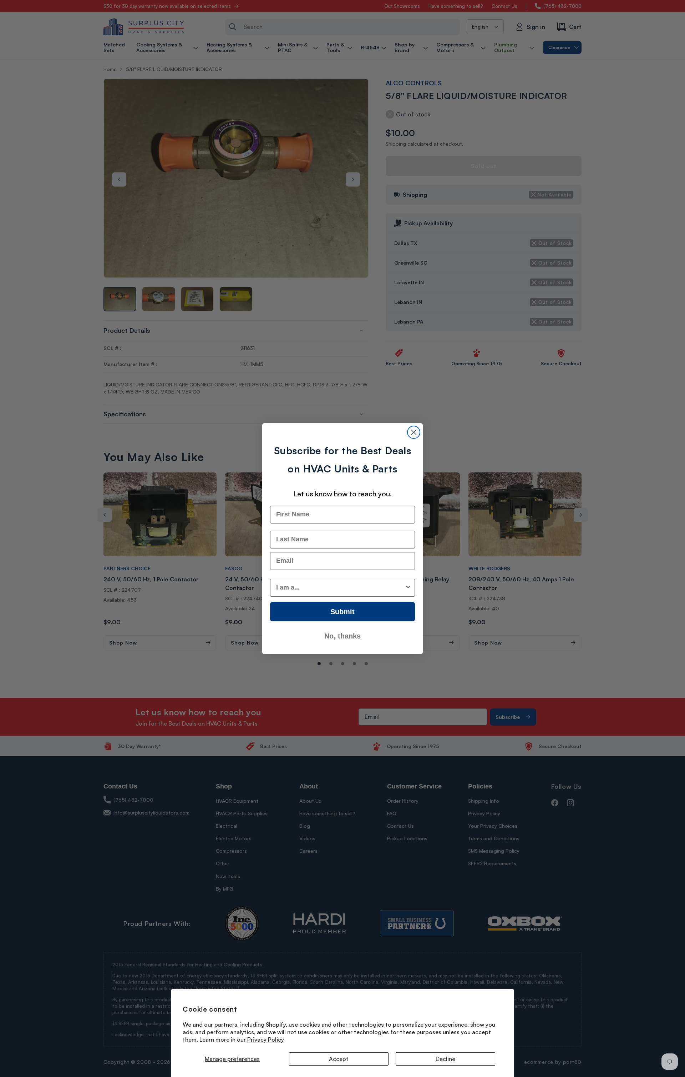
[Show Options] (408, 587)
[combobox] (340, 587)
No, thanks (342, 636)
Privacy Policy (265, 1039)
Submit (342, 612)
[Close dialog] (413, 432)
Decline (445, 1058)
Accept (339, 1058)
